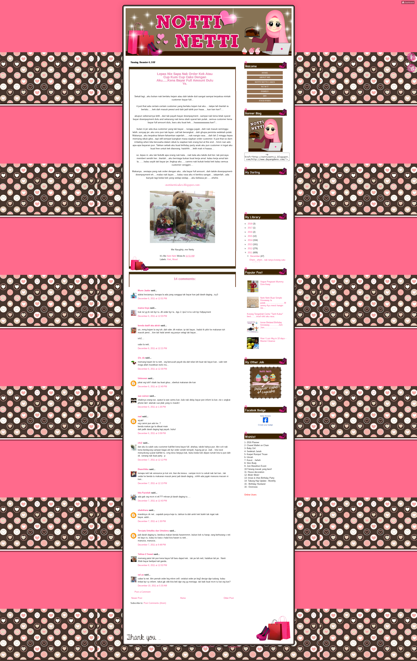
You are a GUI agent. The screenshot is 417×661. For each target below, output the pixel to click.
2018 (250, 223)
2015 (250, 236)
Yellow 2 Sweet (145, 554)
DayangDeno (234, 647)
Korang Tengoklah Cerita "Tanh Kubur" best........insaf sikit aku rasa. (265, 315)
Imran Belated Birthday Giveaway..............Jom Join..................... (271, 325)
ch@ (140, 443)
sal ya (141, 574)
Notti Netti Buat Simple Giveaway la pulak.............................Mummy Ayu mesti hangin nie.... (273, 303)
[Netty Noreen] (265, 422)
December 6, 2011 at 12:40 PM (152, 386)
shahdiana (143, 510)
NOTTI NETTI (207, 647)
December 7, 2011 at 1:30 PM (152, 521)
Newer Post (136, 598)
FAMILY (265, 91)
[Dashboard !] (408, 3)
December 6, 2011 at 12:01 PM (152, 298)
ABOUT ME (264, 77)
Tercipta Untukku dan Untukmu (153, 530)
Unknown (142, 378)
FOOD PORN (265, 100)
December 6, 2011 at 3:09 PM (152, 433)
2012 (250, 248)
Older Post (229, 598)
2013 (250, 244)
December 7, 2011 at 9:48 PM (152, 544)
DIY (265, 96)
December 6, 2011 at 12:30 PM (152, 369)
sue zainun (143, 396)
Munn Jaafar (144, 290)
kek (169, 259)
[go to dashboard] (411, 73)
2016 (250, 232)
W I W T (264, 86)
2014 (250, 240)
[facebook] (411, 61)
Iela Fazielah (144, 493)
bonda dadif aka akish (149, 325)
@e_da (141, 358)
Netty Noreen (265, 416)
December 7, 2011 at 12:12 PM (152, 460)
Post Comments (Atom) (155, 603)
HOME (265, 73)
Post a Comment (143, 592)
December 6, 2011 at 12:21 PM (152, 348)
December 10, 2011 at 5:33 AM (152, 585)
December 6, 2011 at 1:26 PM (152, 407)
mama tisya (143, 308)
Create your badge (265, 425)
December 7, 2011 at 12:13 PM (152, 483)
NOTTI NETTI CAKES (265, 82)
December (255, 256)
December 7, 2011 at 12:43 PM (152, 500)
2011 (250, 252)
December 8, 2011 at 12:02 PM (152, 565)
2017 (250, 228)
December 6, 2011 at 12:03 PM (152, 316)
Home (183, 598)
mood (175, 259)
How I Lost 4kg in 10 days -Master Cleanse (273, 339)
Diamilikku (143, 469)
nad (140, 416)
